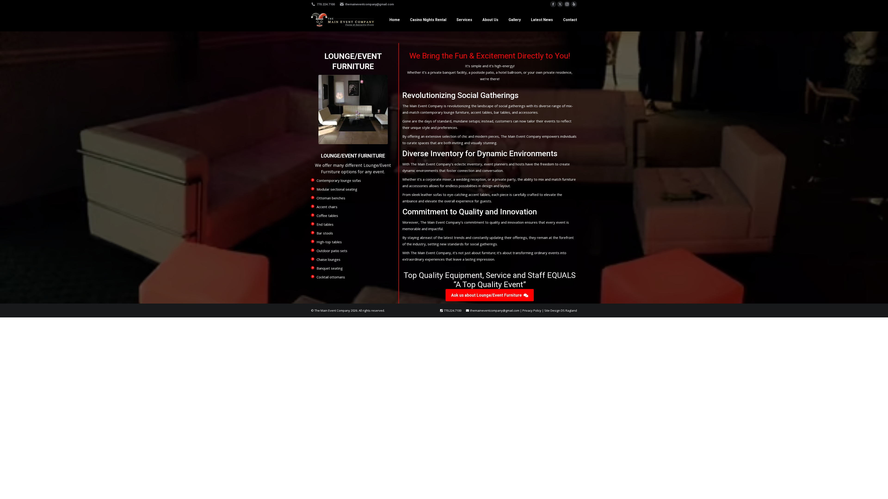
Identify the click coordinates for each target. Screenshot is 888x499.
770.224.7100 (326, 4)
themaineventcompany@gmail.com (369, 4)
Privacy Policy (531, 310)
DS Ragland (569, 310)
